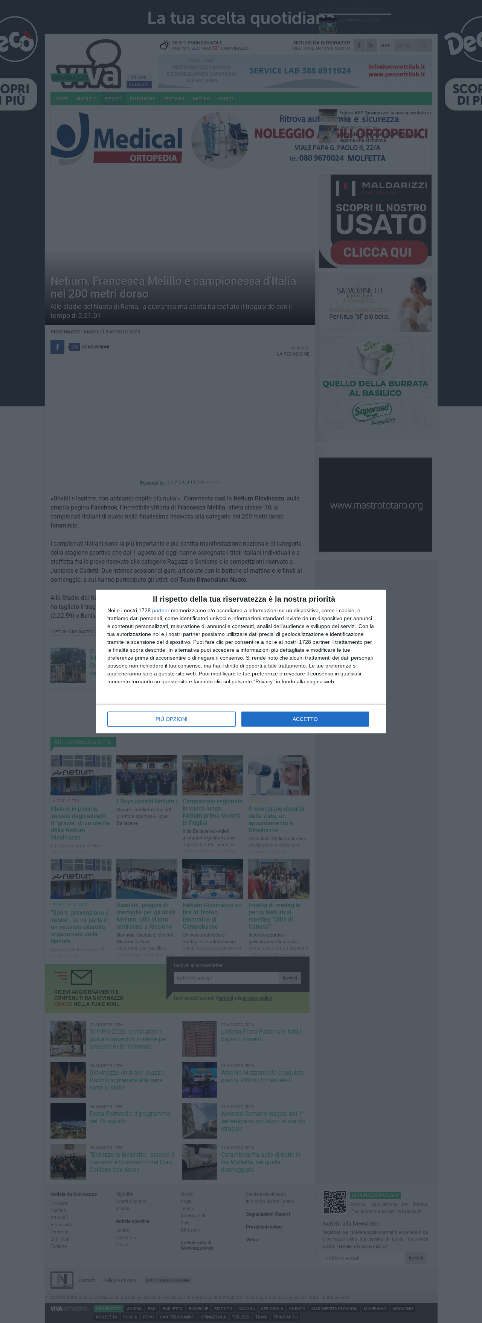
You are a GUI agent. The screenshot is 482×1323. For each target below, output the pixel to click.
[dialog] (241, 661)
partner (160, 610)
